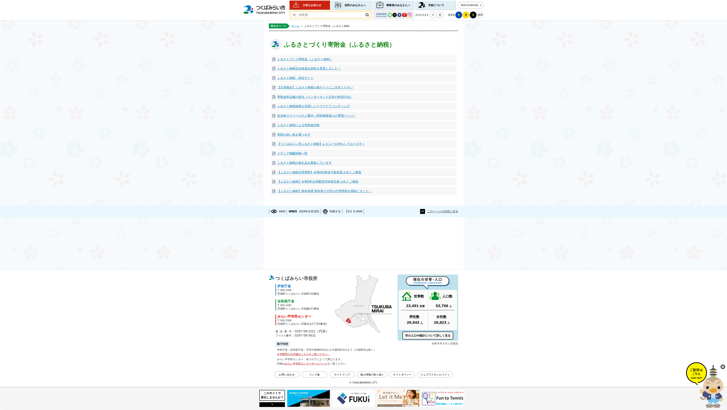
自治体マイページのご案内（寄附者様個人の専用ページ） (316, 115)
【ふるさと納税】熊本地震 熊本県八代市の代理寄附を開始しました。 (324, 191)
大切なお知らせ (312, 5)
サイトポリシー (402, 374)
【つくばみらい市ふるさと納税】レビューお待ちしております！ (321, 144)
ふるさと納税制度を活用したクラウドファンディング (313, 106)
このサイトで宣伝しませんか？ (272, 395)
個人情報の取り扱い (372, 374)
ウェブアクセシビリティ (435, 374)
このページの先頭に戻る (442, 211)
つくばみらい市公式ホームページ (264, 9)
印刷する (335, 211)
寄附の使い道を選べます (293, 134)
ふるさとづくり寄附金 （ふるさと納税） (304, 59)
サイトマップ (342, 374)
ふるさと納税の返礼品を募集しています (304, 162)
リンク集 (314, 374)
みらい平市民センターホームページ (306, 363)
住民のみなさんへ (355, 5)
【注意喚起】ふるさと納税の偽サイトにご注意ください (315, 87)
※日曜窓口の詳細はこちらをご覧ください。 (303, 354)
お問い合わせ (287, 374)
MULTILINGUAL (470, 5)
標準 (480, 14)
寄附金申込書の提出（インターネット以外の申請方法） (315, 97)
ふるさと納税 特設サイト (295, 78)
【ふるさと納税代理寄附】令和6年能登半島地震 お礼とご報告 (319, 172)
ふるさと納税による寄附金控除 (298, 125)
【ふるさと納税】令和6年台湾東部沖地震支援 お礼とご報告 (317, 181)
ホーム (296, 25)
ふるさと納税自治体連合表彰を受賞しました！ (309, 68)
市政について (436, 5)
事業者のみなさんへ (398, 5)
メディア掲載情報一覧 (292, 153)
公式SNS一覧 (393, 15)
